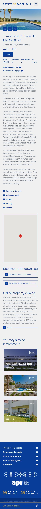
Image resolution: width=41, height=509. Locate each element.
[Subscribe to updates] (15, 29)
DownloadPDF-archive (20, 274)
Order (9, 327)
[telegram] (6, 474)
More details (13, 360)
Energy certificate (10, 67)
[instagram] (20, 474)
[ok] (35, 474)
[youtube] (25, 474)
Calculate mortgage (11, 71)
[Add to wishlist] (10, 29)
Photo (8, 54)
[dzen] (11, 474)
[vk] (30, 474)
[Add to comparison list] (5, 29)
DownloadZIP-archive (20, 283)
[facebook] (16, 474)
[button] (20, 236)
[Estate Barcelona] (17, 4)
